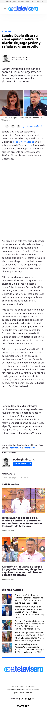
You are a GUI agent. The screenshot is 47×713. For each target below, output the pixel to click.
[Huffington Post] (23, 706)
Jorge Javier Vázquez (23, 141)
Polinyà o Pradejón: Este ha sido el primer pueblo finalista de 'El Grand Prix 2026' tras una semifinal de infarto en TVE (29, 625)
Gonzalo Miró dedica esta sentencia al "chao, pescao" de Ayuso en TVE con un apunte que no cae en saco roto (29, 599)
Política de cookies (32, 690)
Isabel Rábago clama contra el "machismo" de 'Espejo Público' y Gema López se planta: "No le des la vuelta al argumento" (29, 636)
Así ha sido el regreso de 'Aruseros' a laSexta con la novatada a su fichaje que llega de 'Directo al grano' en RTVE (29, 648)
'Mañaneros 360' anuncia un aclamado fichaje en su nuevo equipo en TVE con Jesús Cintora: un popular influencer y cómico (29, 611)
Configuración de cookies (16, 690)
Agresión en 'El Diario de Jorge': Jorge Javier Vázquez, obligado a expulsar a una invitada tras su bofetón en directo (22, 571)
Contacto (28, 693)
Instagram (29, 447)
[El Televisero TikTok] (33, 699)
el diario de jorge (9, 478)
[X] (31, 57)
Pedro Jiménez (22, 57)
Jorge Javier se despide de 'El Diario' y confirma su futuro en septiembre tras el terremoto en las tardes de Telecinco (22, 522)
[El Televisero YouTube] (29, 699)
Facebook (14, 447)
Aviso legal (14, 686)
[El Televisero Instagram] (26, 699)
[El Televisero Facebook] (19, 699)
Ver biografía (20, 463)
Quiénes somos (19, 693)
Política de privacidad (27, 686)
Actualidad (6, 31)
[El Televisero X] (22, 699)
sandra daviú (23, 478)
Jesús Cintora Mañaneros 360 (23, 2)
